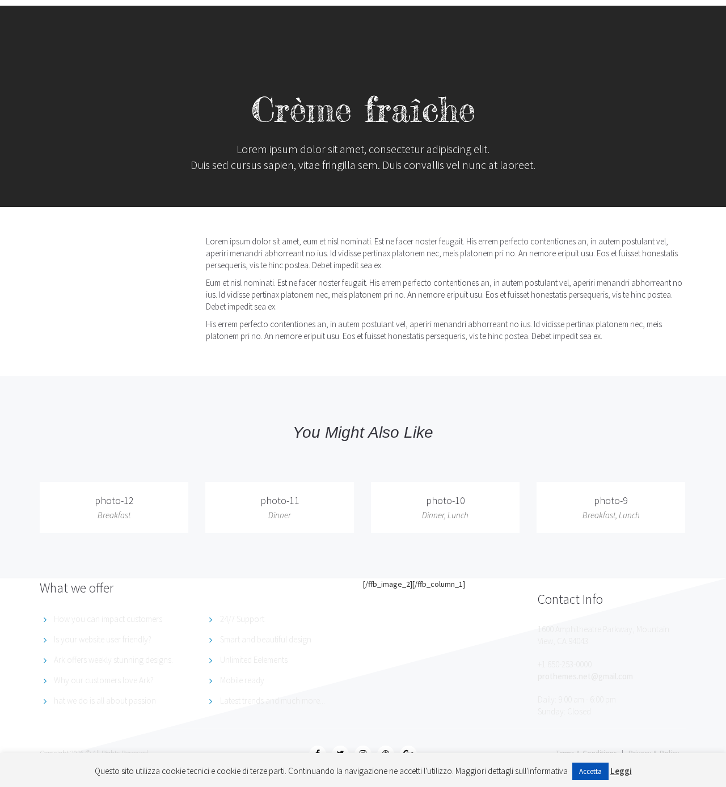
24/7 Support (242, 618)
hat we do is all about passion (105, 700)
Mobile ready (242, 680)
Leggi (621, 770)
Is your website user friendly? (102, 639)
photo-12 (114, 500)
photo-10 (445, 500)
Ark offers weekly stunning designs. (113, 659)
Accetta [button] (590, 771)
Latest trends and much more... (272, 700)
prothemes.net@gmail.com (585, 676)
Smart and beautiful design (265, 639)
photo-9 (611, 500)
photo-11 (279, 500)
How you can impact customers (108, 618)
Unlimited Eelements (254, 659)
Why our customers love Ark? (104, 680)
